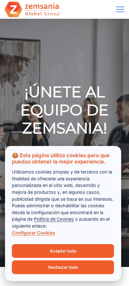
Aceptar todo (63, 250)
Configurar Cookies (33, 232)
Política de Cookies (54, 219)
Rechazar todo (63, 267)
